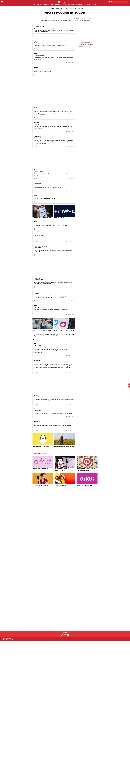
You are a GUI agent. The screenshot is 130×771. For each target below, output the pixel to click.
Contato (121, 639)
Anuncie (125, 639)
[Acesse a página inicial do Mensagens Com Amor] (65, 2)
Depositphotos (15, 639)
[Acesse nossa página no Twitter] (62, 635)
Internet (70, 8)
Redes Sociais (79, 8)
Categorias (50, 8)
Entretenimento (61, 8)
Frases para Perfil (82, 46)
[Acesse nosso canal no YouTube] (68, 635)
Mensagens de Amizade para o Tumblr (86, 44)
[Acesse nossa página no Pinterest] (65, 635)
